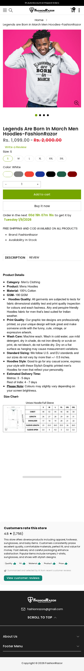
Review (34, 257)
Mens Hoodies (29, 286)
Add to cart (42, 194)
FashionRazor (28, 235)
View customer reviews (23, 578)
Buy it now (42, 206)
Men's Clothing (30, 282)
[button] (5, 10)
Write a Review (15, 147)
